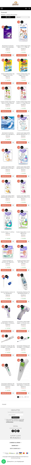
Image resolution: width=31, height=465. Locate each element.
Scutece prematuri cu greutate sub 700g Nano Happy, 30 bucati (8, 261)
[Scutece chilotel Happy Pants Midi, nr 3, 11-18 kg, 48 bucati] (23, 32)
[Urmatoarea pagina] (28, 397)
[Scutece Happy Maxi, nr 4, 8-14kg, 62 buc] (23, 219)
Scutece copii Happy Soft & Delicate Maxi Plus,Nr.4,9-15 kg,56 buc (8, 196)
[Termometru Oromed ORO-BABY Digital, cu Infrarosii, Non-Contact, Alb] (23, 370)
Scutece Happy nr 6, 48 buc (7, 232)
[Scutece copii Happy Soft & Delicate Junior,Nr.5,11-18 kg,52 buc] (23, 187)
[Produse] (2, 9)
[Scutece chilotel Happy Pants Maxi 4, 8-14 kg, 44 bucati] (8, 93)
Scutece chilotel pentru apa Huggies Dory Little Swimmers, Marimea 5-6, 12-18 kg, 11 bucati (23, 74)
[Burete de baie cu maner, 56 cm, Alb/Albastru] (8, 282)
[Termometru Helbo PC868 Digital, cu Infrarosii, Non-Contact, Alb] (23, 312)
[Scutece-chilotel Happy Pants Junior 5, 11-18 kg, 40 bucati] (23, 93)
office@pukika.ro (16, 438)
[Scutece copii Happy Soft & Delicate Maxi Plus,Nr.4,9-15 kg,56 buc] (8, 187)
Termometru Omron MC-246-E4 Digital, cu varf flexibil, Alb (8, 346)
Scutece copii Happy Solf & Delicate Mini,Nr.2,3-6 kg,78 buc (7, 167)
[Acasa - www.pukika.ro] (15, 3)
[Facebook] (13, 431)
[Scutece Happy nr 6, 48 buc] (8, 220)
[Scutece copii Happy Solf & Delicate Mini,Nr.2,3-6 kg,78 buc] (8, 155)
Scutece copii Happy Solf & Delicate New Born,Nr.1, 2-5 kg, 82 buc (23, 133)
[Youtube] (15, 431)
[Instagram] (18, 431)
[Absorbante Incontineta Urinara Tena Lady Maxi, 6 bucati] (8, 123)
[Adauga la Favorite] (13, 55)
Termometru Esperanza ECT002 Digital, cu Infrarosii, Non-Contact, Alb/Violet (8, 322)
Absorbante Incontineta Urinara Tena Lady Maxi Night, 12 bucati (7, 46)
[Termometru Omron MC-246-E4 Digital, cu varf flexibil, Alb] (8, 339)
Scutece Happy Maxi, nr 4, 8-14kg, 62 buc (23, 232)
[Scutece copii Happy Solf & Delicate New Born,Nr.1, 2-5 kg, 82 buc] (23, 123)
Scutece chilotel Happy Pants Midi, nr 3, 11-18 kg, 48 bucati (23, 46)
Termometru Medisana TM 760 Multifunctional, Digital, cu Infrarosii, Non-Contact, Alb (7, 384)
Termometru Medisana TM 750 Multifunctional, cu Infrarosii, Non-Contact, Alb (23, 292)
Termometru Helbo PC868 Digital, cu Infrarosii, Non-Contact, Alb (23, 322)
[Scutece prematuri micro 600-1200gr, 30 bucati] (23, 252)
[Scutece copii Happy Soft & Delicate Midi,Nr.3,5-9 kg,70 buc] (23, 155)
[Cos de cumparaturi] (26, 8)
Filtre (9, 17)
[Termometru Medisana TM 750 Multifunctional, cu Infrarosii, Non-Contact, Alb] (23, 282)
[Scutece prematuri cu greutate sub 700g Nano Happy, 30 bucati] (8, 252)
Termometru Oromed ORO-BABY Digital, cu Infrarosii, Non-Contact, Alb (23, 384)
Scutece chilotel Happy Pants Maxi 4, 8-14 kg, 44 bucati (8, 102)
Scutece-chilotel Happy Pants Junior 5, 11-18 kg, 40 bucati (23, 102)
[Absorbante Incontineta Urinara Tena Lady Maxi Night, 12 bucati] (8, 32)
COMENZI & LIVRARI (15, 442)
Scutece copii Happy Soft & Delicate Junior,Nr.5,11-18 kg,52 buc (23, 196)
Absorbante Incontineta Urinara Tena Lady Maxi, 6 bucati (7, 133)
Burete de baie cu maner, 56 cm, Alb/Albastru (8, 292)
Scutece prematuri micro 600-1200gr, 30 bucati (23, 261)
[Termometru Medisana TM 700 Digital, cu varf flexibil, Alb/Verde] (23, 339)
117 (25, 397)
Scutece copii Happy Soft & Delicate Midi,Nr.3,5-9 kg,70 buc (23, 167)
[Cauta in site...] (29, 8)
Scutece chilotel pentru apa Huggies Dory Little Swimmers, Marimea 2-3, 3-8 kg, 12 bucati (8, 74)
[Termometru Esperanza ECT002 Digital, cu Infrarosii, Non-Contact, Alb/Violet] (8, 312)
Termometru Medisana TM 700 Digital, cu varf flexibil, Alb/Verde (23, 346)
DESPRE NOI (15, 445)
